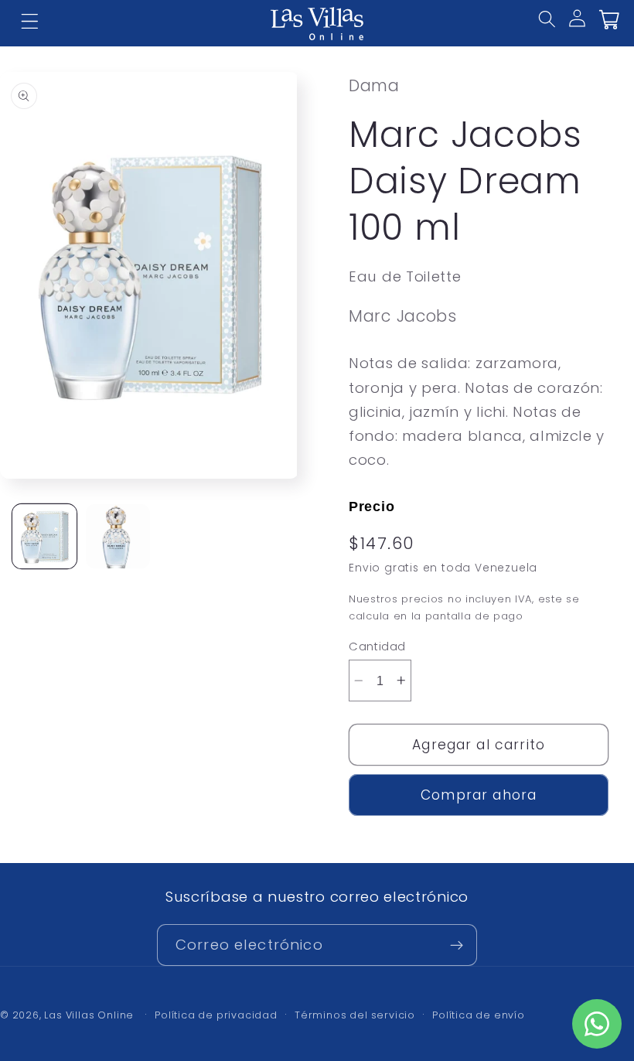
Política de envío (478, 1015)
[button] (557, 29)
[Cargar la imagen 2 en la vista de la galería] (118, 536)
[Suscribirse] (456, 945)
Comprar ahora (479, 795)
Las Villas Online (89, 1015)
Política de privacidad (216, 1015)
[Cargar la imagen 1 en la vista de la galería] (44, 536)
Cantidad (377, 646)
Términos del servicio (355, 1015)
